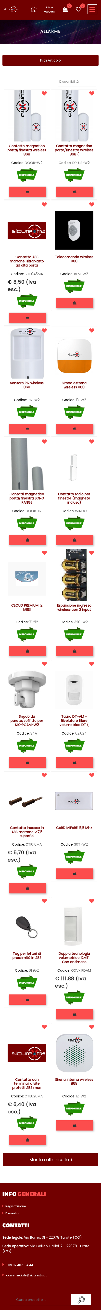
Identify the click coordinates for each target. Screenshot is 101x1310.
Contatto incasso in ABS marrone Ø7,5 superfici (27, 832)
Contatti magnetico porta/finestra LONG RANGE (27, 498)
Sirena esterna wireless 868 (74, 385)
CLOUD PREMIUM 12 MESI (26, 607)
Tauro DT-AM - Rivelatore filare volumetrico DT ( (74, 720)
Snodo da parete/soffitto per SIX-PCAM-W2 (27, 720)
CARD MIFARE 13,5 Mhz (74, 828)
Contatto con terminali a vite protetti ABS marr (27, 1084)
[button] (81, 1299)
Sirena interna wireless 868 (74, 1082)
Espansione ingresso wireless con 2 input (74, 607)
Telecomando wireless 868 (74, 259)
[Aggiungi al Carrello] (27, 192)
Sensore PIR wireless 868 (27, 385)
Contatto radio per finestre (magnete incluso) (74, 498)
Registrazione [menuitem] (15, 1206)
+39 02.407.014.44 (19, 1265)
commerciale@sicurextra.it (26, 1275)
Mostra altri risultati (50, 1160)
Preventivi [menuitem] (12, 1213)
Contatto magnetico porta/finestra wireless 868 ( (74, 150)
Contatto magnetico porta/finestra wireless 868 (27, 150)
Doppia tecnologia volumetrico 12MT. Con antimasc (74, 958)
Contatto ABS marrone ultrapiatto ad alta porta (27, 261)
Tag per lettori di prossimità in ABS (27, 956)
